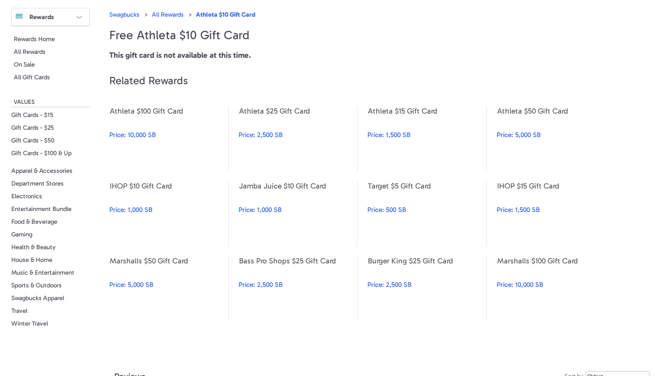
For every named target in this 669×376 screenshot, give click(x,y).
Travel (19, 310)
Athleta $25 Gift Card (298, 138)
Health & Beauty (33, 247)
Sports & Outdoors (36, 285)
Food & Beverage (34, 221)
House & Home (31, 259)
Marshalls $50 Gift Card (168, 288)
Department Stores (37, 183)
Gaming (21, 234)
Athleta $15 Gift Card (426, 138)
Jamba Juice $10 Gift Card (298, 213)
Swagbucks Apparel (37, 298)
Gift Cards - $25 (32, 127)
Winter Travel (29, 323)
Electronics (26, 196)
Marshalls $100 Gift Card (556, 288)
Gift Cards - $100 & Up (41, 153)
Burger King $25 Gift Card (426, 288)
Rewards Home (34, 39)
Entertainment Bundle (41, 208)
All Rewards (30, 51)
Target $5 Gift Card (426, 213)
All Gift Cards (32, 77)
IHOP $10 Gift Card (168, 213)
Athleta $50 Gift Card (556, 138)
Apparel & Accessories (41, 170)
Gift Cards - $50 (32, 140)
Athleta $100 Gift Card (168, 138)
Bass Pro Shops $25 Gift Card (298, 288)
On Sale (24, 64)
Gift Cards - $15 (32, 114)
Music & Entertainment (42, 272)
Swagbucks (124, 14)
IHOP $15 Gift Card (556, 213)
